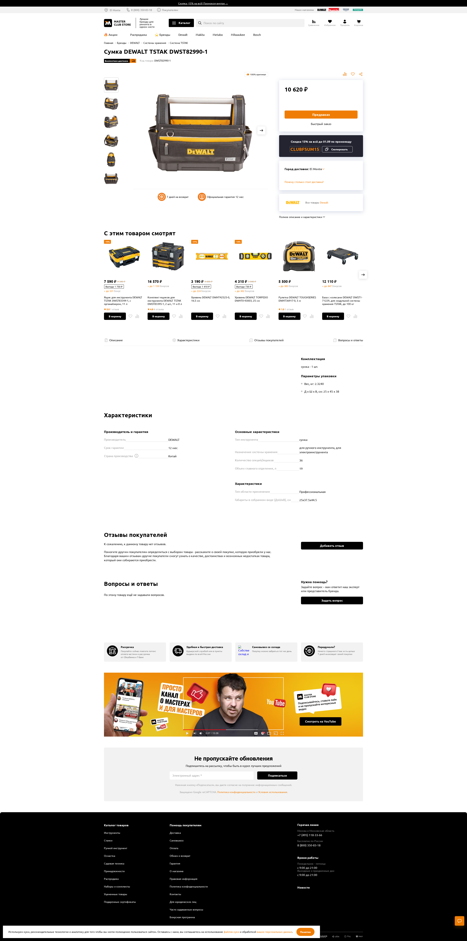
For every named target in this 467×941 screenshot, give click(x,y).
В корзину (115, 316)
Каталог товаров (116, 825)
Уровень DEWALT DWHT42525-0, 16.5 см (210, 299)
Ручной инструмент (115, 848)
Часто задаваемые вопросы (186, 909)
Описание (116, 340)
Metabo (218, 34)
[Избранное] (130, 316)
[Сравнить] (137, 316)
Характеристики (188, 340)
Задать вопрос (332, 600)
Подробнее (233, 705)
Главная (108, 42)
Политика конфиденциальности (236, 792)
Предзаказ (321, 114)
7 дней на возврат (177, 196)
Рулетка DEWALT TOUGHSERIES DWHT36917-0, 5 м (297, 299)
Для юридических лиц (183, 901)
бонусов (164, 286)
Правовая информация (183, 878)
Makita (200, 34)
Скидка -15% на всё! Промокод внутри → (184, 3)
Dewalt (183, 34)
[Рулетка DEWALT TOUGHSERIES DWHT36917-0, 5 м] (299, 256)
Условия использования (272, 792)
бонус (117, 290)
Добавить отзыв (332, 546)
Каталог (184, 23)
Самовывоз (177, 840)
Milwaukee (238, 34)
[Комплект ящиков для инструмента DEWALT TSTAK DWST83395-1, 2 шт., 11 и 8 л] (168, 256)
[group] (135, 652)
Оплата (174, 848)
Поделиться (361, 74)
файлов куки (231, 931)
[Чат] (459, 921)
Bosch (257, 34)
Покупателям (170, 10)
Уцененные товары (115, 894)
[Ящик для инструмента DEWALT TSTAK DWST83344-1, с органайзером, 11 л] (124, 256)
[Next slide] (261, 130)
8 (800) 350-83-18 (141, 10)
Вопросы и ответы (350, 340)
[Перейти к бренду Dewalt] (293, 202)
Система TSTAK (179, 42)
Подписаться (277, 775)
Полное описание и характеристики (300, 216)
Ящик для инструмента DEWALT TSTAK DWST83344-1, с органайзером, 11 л (123, 300)
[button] (363, 275)
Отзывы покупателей (269, 340)
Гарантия (175, 863)
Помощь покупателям (185, 825)
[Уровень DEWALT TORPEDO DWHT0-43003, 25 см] (255, 256)
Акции (113, 34)
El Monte (115, 10)
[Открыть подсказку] (136, 456)
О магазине (177, 871)
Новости (303, 887)
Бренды (164, 34)
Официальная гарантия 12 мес (225, 196)
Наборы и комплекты (117, 886)
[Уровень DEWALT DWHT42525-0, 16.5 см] (211, 256)
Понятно (305, 932)
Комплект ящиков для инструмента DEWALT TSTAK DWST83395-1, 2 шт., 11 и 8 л (165, 300)
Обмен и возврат (180, 855)
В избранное (353, 74)
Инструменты (112, 832)
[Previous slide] (140, 130)
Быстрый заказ (321, 123)
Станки (108, 840)
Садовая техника (114, 863)
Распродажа (138, 34)
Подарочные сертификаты (120, 901)
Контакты (175, 894)
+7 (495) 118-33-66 (309, 835)
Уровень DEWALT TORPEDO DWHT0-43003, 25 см (251, 299)
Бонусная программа (182, 917)
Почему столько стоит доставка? (304, 181)
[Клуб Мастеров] (118, 23)
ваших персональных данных (274, 931)
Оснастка (109, 855)
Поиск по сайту (214, 23)
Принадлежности (114, 871)
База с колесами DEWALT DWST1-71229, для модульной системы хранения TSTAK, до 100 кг (342, 300)
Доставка (175, 832)
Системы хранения (154, 42)
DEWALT (135, 42)
